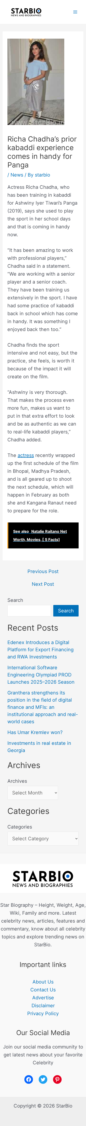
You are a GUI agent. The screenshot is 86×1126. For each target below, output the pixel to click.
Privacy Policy (43, 1013)
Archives (17, 781)
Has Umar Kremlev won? (35, 732)
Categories (19, 827)
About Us (43, 982)
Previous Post (43, 571)
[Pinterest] (57, 1079)
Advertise (43, 998)
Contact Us (43, 990)
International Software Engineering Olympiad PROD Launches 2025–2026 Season (41, 675)
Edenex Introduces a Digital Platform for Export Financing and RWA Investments (40, 650)
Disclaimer (43, 1005)
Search (15, 600)
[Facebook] (28, 1079)
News (17, 175)
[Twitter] (43, 1079)
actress (26, 455)
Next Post (43, 584)
